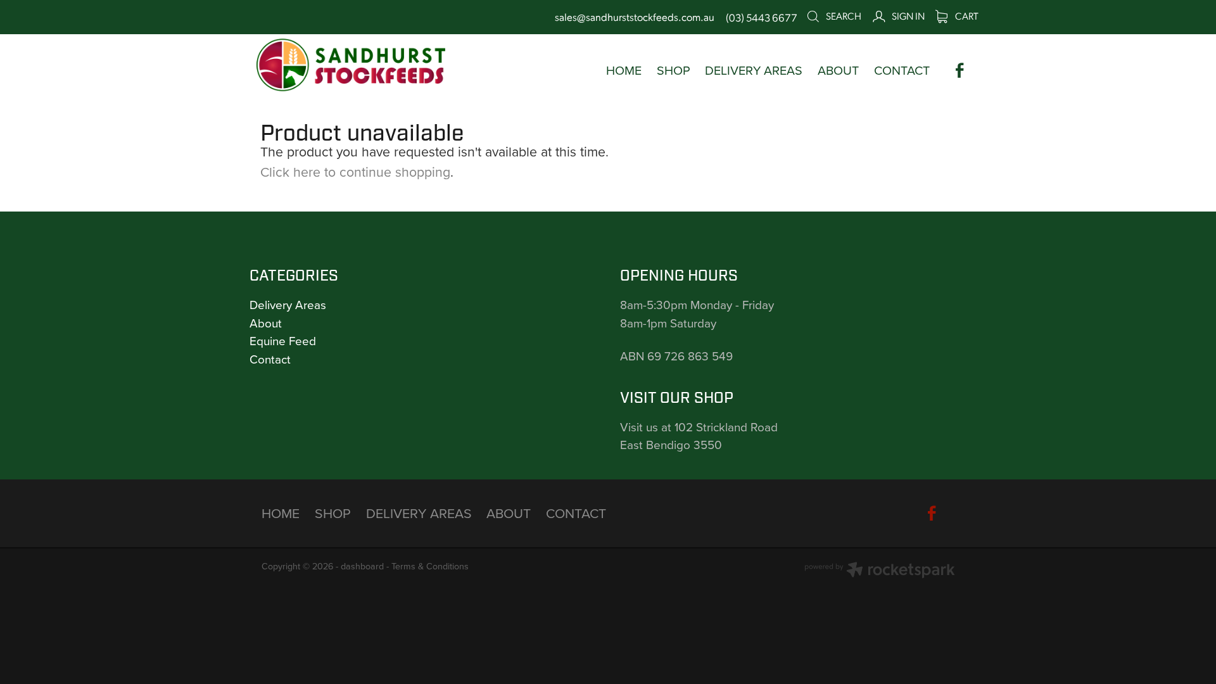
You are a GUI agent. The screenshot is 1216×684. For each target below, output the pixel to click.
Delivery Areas (288, 304)
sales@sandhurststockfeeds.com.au (634, 17)
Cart (965, 15)
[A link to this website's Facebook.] (959, 70)
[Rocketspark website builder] (879, 571)
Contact (270, 358)
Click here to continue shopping (355, 171)
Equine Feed (283, 340)
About (266, 322)
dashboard (362, 566)
